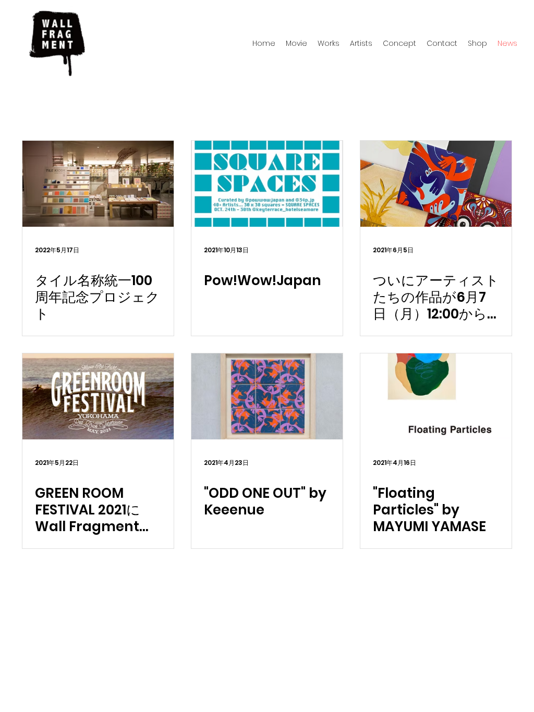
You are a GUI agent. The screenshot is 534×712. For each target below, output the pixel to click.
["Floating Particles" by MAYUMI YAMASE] (436, 396)
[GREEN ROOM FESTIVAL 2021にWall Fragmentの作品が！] (98, 396)
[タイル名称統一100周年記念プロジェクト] (98, 184)
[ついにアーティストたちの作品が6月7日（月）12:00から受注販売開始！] (436, 184)
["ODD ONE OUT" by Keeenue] (267, 396)
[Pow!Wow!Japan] (267, 184)
